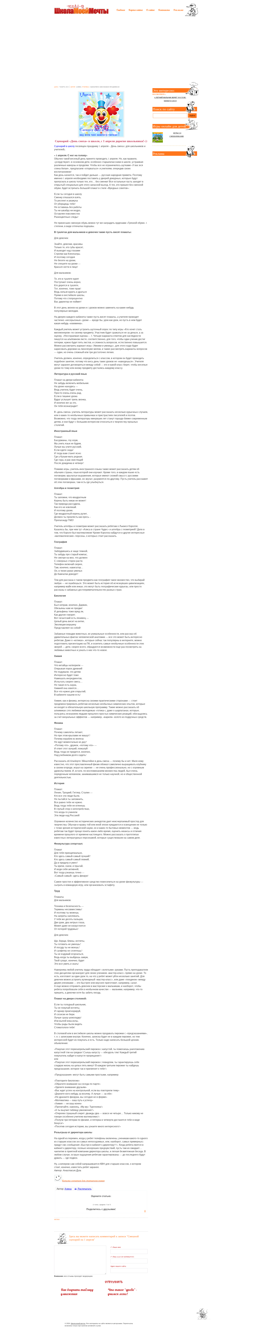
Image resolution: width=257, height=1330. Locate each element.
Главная (120, 9)
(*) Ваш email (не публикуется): (122, 1257)
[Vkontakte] (174, 1324)
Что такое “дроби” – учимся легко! (122, 1292)
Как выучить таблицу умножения (77, 1292)
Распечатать (84, 1188)
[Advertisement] (128, 41)
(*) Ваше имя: (116, 1247)
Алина (78, 87)
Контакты (164, 9)
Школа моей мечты (78, 1323)
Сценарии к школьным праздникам (104, 87)
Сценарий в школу (64, 146)
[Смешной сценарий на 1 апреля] (101, 113)
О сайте (150, 9)
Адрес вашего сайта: (118, 1266)
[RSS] (180, 1324)
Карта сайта (135, 9)
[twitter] (169, 1324)
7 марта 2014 (64, 87)
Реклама (178, 9)
